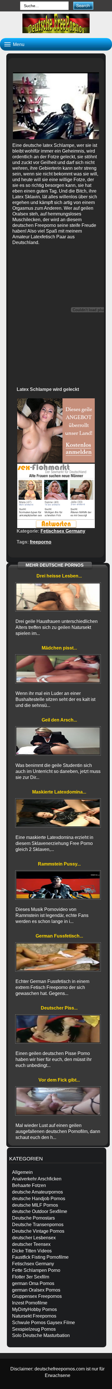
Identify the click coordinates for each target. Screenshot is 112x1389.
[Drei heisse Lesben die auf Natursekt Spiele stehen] (58, 597)
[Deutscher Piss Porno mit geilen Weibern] (58, 1029)
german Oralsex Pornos (36, 1290)
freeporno (40, 541)
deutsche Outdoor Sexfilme (39, 1211)
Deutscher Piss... (59, 1008)
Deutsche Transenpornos (37, 1224)
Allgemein (22, 1172)
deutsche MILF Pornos (35, 1205)
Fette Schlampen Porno (36, 1270)
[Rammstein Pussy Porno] (58, 885)
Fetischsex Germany (62, 531)
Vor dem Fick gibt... (59, 1080)
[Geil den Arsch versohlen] (58, 741)
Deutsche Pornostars (33, 1218)
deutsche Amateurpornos (37, 1192)
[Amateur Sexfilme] (56, 23)
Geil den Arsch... (59, 720)
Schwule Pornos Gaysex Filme (43, 1322)
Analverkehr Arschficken (36, 1178)
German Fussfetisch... (59, 936)
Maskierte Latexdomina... (59, 792)
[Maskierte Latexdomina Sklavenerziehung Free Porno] (58, 813)
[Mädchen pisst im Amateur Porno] (58, 669)
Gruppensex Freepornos (37, 1296)
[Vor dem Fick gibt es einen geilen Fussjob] (58, 1101)
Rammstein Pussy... (59, 864)
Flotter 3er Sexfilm (30, 1276)
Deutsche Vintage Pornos (38, 1231)
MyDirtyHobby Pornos (34, 1309)
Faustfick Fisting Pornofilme (40, 1257)
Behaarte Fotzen (29, 1185)
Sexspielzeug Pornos (34, 1329)
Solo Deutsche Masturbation (41, 1335)
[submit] (83, 5)
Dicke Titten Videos (32, 1250)
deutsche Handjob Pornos (38, 1198)
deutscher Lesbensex (34, 1237)
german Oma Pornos (33, 1283)
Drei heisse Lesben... (59, 575)
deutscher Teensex (31, 1244)
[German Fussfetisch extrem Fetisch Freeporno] (58, 957)
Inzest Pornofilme (29, 1302)
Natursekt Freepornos (34, 1316)
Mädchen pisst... (59, 647)
